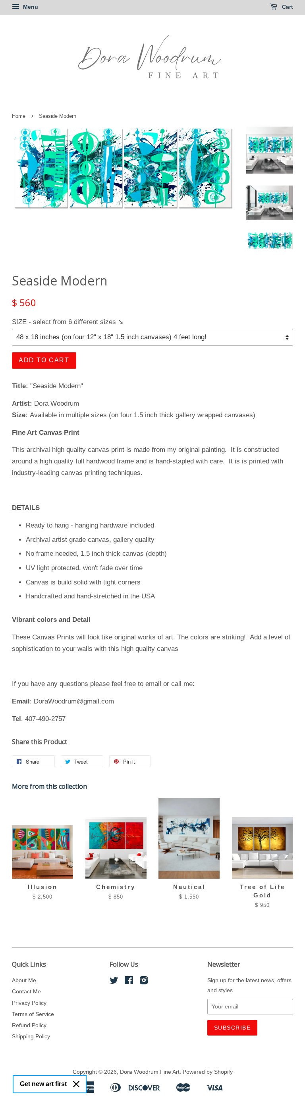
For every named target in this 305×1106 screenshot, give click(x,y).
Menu (29, 7)
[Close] (76, 1084)
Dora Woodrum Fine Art (150, 1072)
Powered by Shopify (208, 1072)
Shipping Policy (31, 1036)
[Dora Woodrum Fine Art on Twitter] (114, 982)
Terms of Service (33, 1014)
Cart (286, 7)
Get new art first (43, 1084)
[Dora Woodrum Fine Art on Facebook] (128, 982)
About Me (24, 980)
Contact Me (26, 991)
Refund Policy (29, 1025)
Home (18, 116)
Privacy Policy (29, 1003)
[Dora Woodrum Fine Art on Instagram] (143, 982)
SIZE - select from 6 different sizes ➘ (68, 322)
